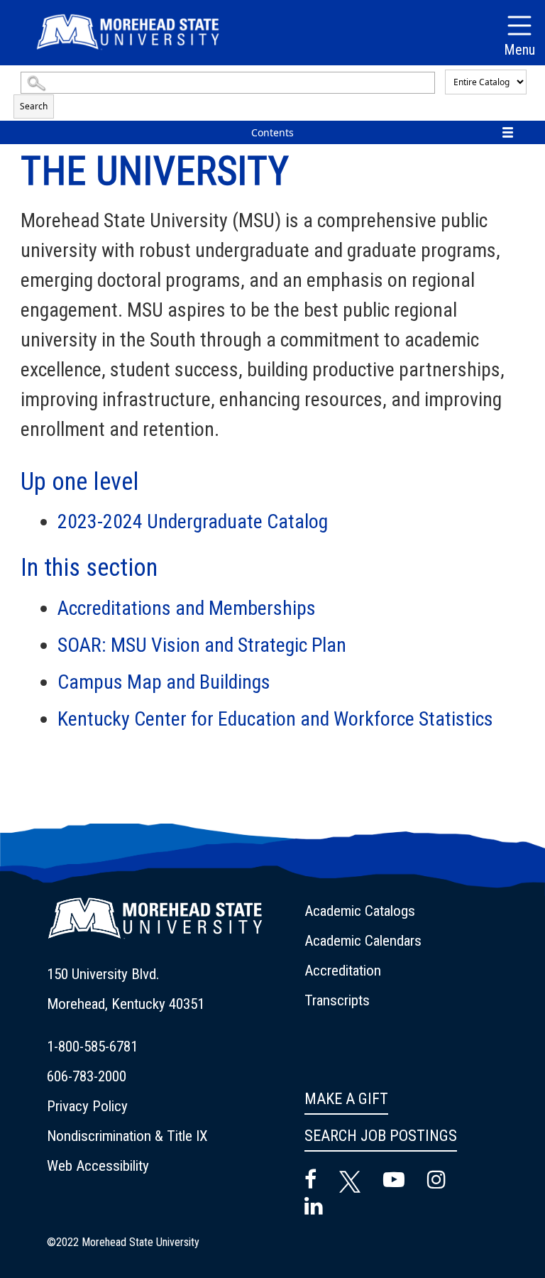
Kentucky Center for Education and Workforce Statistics (275, 719)
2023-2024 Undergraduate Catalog (192, 521)
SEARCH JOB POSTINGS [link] (380, 1136)
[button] (155, 927)
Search (34, 106)
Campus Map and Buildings (163, 682)
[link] (167, 989)
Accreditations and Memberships (186, 608)
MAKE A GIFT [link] (346, 1099)
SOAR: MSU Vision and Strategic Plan (201, 645)
